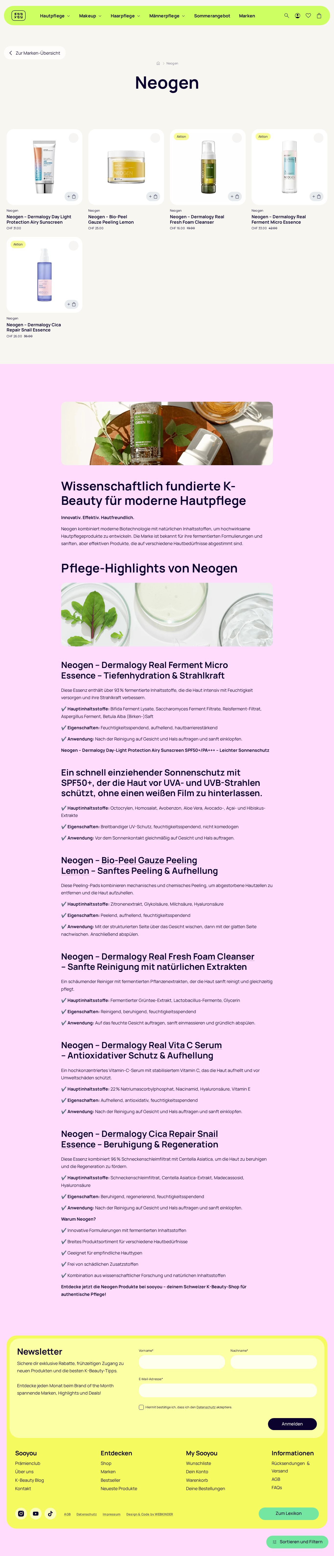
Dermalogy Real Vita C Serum (161, 1045)
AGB (276, 1479)
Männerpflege (164, 16)
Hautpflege (52, 16)
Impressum (112, 1514)
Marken (247, 16)
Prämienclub (27, 1463)
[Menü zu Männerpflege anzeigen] (183, 15)
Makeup (87, 16)
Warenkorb (197, 1480)
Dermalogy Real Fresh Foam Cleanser (178, 956)
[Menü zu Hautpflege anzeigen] (68, 15)
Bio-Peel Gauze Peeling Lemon (129, 865)
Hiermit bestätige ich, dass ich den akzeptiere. (188, 1407)
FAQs (277, 1487)
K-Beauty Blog (29, 1480)
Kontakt (23, 1488)
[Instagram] (21, 1514)
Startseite (158, 63)
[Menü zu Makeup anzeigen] (100, 15)
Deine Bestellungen (205, 1488)
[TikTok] (50, 1514)
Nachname (239, 1350)
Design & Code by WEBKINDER (149, 1514)
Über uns (24, 1471)
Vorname (146, 1350)
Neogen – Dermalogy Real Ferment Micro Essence (279, 219)
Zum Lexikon (289, 1513)
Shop (106, 1463)
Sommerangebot (212, 16)
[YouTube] (36, 1514)
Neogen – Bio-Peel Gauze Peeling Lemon (111, 219)
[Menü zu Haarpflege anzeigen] (139, 15)
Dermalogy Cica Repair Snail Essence (139, 1139)
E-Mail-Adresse (151, 1379)
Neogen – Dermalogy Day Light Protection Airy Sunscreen (39, 219)
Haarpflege (123, 16)
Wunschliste (198, 1463)
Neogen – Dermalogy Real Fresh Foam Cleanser (197, 219)
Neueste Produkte (119, 1488)
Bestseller (110, 1480)
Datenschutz (206, 1407)
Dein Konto (197, 1471)
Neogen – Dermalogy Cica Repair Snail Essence (34, 327)
